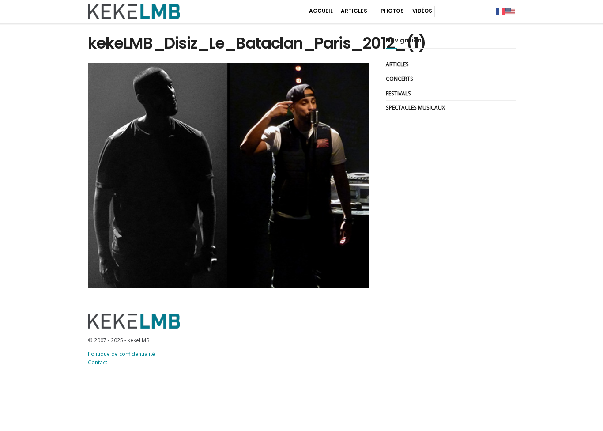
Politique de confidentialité (121, 353)
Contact (97, 362)
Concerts (399, 78)
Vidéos (422, 11)
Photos (392, 11)
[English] (510, 11)
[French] (500, 11)
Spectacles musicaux (415, 107)
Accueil (321, 11)
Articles (354, 11)
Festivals (398, 93)
